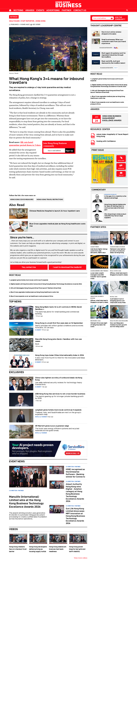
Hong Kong (40, 21)
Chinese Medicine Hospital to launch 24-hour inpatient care (54, 211)
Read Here (121, 160)
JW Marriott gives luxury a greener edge (52, 426)
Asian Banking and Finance (99, 271)
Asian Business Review (117, 246)
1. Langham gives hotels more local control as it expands (28, 280)
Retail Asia (113, 296)
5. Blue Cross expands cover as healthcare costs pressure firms (31, 296)
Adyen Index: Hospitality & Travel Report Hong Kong (112, 135)
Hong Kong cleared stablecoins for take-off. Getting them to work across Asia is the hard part (115, 207)
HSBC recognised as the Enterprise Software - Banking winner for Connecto (75, 473)
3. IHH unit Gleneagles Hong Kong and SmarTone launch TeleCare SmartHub (35, 288)
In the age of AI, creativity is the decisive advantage (115, 197)
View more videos (80, 558)
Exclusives (16, 372)
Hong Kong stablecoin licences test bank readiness (57, 549)
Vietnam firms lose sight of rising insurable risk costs (98, 324)
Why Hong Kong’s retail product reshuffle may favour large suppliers (115, 216)
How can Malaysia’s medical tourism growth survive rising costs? (118, 324)
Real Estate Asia (115, 271)
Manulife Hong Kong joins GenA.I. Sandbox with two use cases (58, 340)
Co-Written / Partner (16, 490)
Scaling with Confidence (106, 141)
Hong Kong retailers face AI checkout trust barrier (18, 549)
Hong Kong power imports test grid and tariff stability (77, 549)
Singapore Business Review (97, 297)
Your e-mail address (99, 18)
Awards (29, 10)
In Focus (14, 17)
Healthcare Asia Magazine (119, 320)
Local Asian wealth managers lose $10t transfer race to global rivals (98, 275)
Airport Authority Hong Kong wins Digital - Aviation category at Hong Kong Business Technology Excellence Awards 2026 (75, 492)
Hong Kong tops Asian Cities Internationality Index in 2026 (59, 355)
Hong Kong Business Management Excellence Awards (111, 118)
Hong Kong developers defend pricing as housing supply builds (38, 549)
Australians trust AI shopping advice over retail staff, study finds (118, 300)
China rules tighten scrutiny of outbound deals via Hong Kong (58, 379)
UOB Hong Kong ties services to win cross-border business (60, 394)
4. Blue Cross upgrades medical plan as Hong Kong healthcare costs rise (34, 292)
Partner (66, 10)
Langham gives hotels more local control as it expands (58, 410)
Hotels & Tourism (41, 416)
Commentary (99, 190)
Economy (38, 330)
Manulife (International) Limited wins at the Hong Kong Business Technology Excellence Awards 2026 (26, 501)
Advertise (121, 168)
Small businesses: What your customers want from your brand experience (114, 41)
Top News (15, 301)
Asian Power (94, 246)
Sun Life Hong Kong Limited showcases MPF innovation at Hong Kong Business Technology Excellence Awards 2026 (75, 515)
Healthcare (14, 21)
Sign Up (121, 175)
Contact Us (79, 10)
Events (40, 10)
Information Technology (110, 194)
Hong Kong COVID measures (21, 199)
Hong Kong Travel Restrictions (50, 199)
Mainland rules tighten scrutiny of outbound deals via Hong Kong (117, 251)
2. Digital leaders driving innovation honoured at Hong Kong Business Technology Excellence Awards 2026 (45, 284)
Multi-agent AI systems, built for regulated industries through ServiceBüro (114, 55)
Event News (17, 461)
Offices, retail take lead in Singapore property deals (119, 274)
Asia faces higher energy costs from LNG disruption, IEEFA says (99, 251)
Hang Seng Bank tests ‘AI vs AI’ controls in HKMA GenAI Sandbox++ (58, 308)
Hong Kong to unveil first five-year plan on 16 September (59, 323)
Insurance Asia (95, 320)
